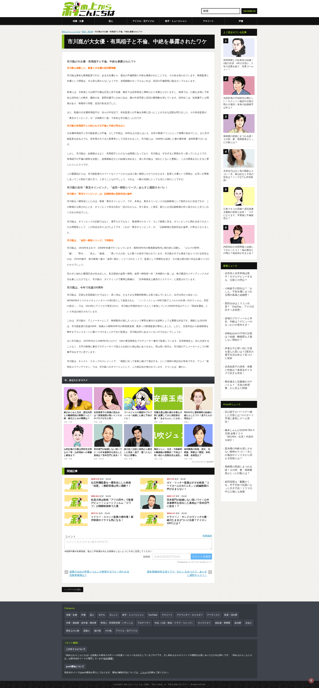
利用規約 (207, 535)
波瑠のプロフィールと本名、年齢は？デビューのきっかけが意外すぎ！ (238, 321)
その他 (108, 630)
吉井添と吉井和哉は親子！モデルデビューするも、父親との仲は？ (238, 276)
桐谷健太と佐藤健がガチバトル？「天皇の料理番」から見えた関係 (238, 384)
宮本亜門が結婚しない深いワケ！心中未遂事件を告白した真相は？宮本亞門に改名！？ (188, 502)
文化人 (248, 623)
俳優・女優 (78, 21)
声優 (241, 21)
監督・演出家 (87, 32)
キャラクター (204, 623)
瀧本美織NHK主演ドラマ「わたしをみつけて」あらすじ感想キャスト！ (177, 573)
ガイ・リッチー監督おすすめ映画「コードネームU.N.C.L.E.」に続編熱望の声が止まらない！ (188, 485)
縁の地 (97, 630)
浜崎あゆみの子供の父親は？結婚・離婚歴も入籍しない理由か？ (238, 336)
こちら (143, 672)
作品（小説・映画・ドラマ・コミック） (174, 623)
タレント (113, 615)
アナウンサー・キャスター (190, 615)
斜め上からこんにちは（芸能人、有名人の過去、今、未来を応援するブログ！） (157, 684)
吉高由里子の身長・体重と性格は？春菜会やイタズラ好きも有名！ (238, 369)
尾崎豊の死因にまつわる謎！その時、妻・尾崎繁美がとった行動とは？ (238, 469)
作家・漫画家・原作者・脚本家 (81, 623)
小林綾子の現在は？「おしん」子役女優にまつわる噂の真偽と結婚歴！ (238, 291)
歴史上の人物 (72, 630)
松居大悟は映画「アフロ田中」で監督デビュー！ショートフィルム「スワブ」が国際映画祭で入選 (112, 502)
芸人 (111, 21)
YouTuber (152, 615)
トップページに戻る (72, 589)
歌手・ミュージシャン (176, 21)
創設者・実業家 (222, 623)
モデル (102, 615)
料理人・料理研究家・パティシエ (117, 623)
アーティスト (213, 615)
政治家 (238, 623)
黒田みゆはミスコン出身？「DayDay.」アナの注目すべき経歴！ (239, 306)
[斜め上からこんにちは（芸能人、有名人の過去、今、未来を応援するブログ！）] (88, 9)
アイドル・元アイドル (143, 21)
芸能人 (86, 630)
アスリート (208, 21)
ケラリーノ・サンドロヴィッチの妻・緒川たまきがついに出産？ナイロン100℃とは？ (188, 520)
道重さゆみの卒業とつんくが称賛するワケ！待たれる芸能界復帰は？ (99, 573)
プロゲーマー (143, 623)
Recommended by (199, 462)
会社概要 (108, 658)
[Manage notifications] (311, 680)
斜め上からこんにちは (71, 32)
